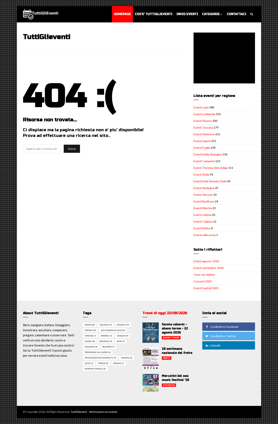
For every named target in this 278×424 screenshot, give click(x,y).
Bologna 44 (106, 341)
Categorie (211, 14)
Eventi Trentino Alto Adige (211, 167)
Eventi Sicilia (201, 174)
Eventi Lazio (201, 107)
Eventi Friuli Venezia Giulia (210, 181)
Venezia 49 (122, 335)
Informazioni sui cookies (103, 411)
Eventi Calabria (203, 221)
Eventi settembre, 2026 (209, 268)
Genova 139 (123, 324)
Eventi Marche (203, 208)
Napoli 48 (90, 341)
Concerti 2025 (203, 281)
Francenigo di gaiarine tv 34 (100, 357)
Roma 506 (90, 324)
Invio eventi (187, 14)
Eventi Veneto (203, 120)
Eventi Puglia (202, 147)
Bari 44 (121, 341)
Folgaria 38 (91, 346)
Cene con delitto (204, 274)
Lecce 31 (89, 363)
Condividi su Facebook (224, 326)
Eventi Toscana (203, 127)
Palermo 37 (108, 346)
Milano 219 (106, 324)
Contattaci (236, 14)
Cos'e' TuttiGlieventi (153, 14)
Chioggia (169, 385)
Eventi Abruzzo (203, 194)
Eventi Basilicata (204, 201)
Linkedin (215, 345)
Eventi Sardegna (204, 188)
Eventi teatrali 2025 (206, 288)
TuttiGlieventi (78, 411)
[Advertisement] (225, 58)
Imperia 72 (106, 335)
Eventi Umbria (202, 214)
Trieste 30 (103, 363)
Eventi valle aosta (205, 235)
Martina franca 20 (95, 368)
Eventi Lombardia (204, 114)
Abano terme (171, 338)
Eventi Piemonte (204, 134)
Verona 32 (126, 357)
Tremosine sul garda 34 (98, 352)
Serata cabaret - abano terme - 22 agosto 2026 (175, 328)
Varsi (166, 358)
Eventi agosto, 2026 (206, 261)
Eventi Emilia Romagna (208, 154)
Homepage (122, 14)
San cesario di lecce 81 (113, 330)
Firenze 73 (90, 335)
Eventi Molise (202, 228)
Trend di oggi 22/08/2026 (164, 313)
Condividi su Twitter (223, 336)
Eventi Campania (204, 161)
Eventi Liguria (202, 141)
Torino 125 (90, 330)
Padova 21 (118, 363)
